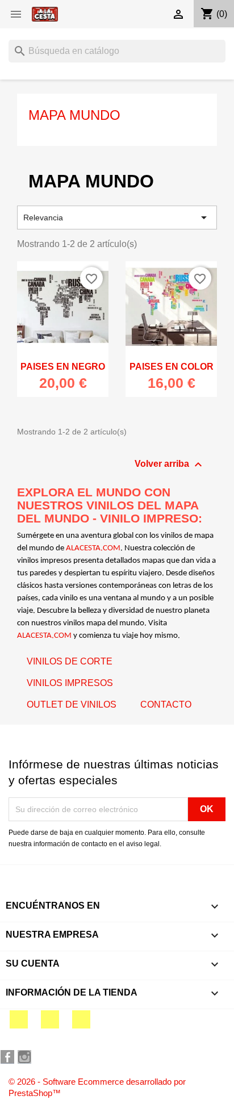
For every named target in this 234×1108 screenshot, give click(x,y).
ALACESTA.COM (93, 548)
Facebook (19, 1019)
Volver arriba (170, 464)
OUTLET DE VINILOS (71, 704)
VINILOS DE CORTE (69, 661)
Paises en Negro (62, 366)
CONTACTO (165, 704)
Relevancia (117, 217)
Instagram (81, 1019)
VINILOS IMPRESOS (70, 683)
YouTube (50, 1019)
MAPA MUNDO (74, 115)
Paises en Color (171, 366)
